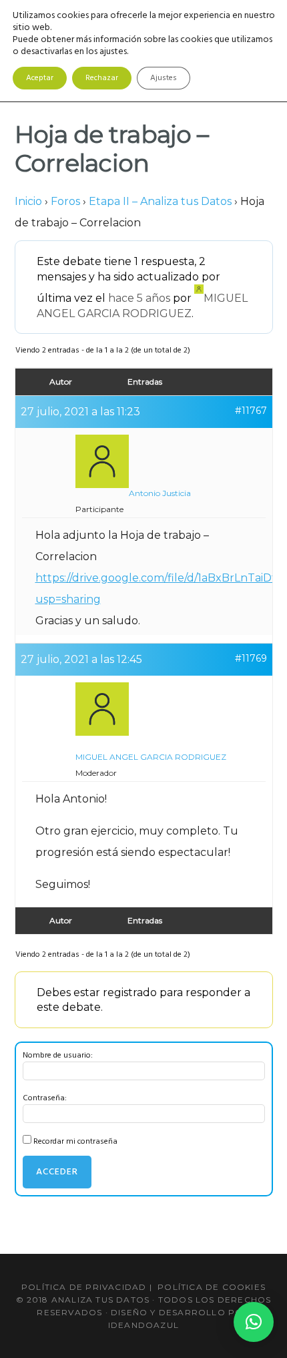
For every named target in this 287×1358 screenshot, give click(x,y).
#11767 (251, 411)
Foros (65, 201)
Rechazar (101, 78)
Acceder (57, 1172)
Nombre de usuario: (58, 1056)
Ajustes (163, 78)
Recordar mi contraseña (75, 1142)
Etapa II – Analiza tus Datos (160, 201)
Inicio (28, 201)
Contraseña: (45, 1098)
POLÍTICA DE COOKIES (212, 1287)
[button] (254, 1322)
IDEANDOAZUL (143, 1325)
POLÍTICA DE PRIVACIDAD (83, 1287)
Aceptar (39, 78)
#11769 (251, 658)
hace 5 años (139, 298)
